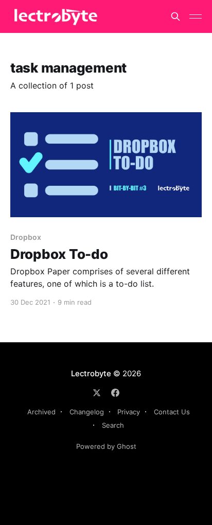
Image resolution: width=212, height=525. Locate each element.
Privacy (128, 412)
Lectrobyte (91, 373)
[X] (97, 393)
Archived (41, 412)
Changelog (86, 412)
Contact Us (172, 412)
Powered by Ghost (106, 446)
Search (113, 425)
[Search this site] (175, 16)
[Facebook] (115, 393)
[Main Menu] (195, 16)
